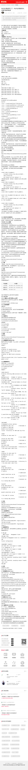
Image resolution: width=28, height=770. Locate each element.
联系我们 (20, 763)
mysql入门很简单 (6, 625)
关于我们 (7, 763)
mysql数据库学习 (15, 625)
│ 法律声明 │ (14, 763)
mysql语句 (22, 625)
